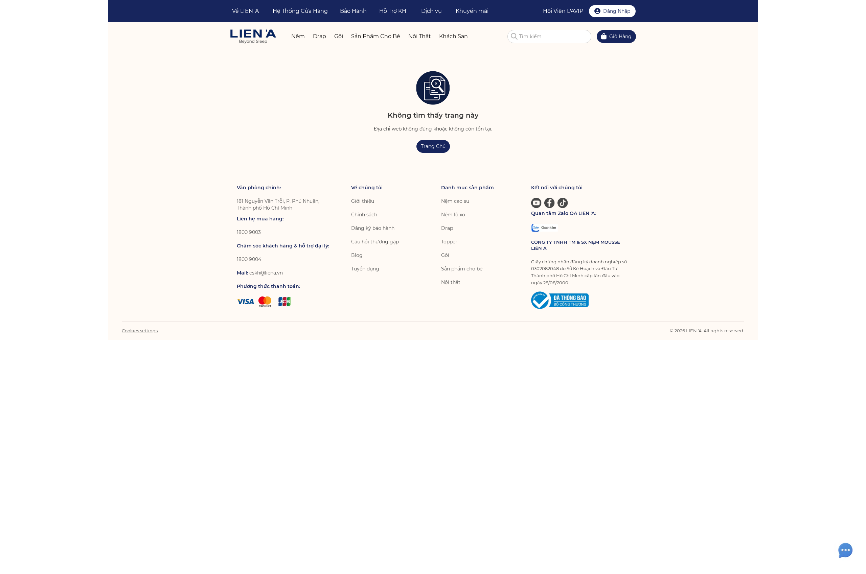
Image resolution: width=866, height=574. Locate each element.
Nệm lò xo (453, 215)
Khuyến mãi (472, 11)
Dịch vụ (431, 11)
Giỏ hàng (620, 36)
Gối (445, 255)
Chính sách (364, 215)
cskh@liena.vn (266, 273)
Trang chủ (433, 146)
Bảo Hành (353, 11)
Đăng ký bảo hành (372, 228)
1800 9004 (249, 259)
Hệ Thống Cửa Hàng (300, 11)
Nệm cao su (455, 201)
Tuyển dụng (365, 269)
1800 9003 (249, 232)
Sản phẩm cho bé (461, 269)
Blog (357, 255)
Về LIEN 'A (245, 11)
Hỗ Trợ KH (392, 11)
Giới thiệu (362, 201)
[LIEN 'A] (253, 36)
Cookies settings (140, 330)
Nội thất (450, 282)
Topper (449, 242)
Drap (447, 228)
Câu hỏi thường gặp (375, 242)
